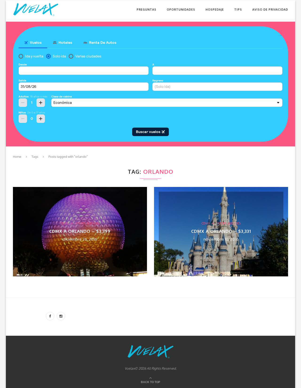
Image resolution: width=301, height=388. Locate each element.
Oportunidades (181, 9)
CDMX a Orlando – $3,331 (221, 231)
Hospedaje (215, 9)
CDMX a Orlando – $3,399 (80, 231)
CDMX (64, 223)
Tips (238, 9)
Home (17, 156)
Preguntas (146, 9)
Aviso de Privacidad (270, 9)
